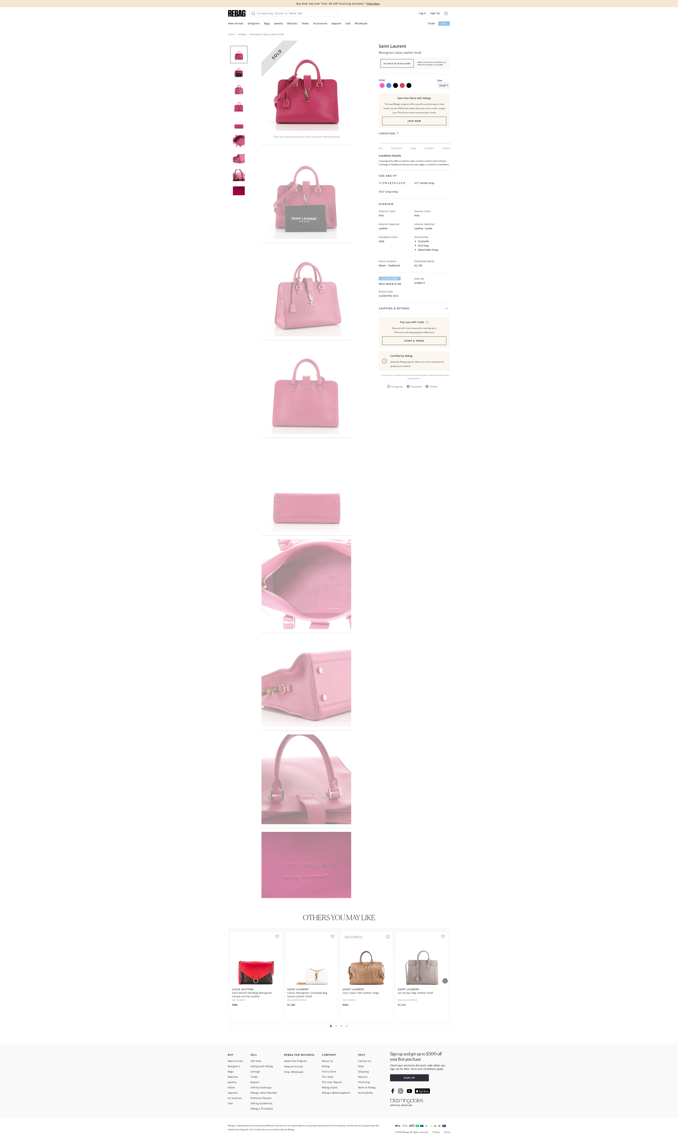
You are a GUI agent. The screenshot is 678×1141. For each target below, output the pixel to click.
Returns (363, 1077)
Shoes (305, 23)
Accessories (320, 23)
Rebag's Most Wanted (264, 1092)
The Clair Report (332, 1082)
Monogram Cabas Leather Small (400, 53)
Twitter (433, 386)
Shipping (363, 1071)
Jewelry (278, 23)
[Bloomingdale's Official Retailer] (407, 1101)
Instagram (397, 386)
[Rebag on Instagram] (400, 1091)
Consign (255, 1071)
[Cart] (446, 13)
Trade (431, 23)
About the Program (295, 1061)
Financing (364, 1082)
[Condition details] (397, 133)
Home (231, 34)
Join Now (414, 121)
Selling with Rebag (262, 1066)
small (442, 85)
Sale (347, 23)
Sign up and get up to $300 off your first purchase (416, 1056)
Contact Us (364, 1061)
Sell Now (256, 1061)
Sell (444, 23)
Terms (447, 1132)
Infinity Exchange (261, 1087)
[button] (306, 85)
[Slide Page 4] (347, 1026)
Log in (422, 13)
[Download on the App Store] (422, 1091)
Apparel (336, 23)
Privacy (436, 1132)
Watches (292, 23)
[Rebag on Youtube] (410, 1091)
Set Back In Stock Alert (397, 63)
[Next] (445, 981)
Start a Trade (414, 340)
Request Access (293, 1066)
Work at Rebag (367, 1087)
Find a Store (329, 1071)
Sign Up (435, 13)
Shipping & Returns (394, 308)
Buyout (255, 1082)
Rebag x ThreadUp (262, 1108)
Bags (267, 23)
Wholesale (361, 23)
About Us (327, 1061)
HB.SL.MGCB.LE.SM (390, 283)
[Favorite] (277, 936)
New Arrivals (235, 23)
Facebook (416, 386)
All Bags (242, 34)
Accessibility (365, 1092)
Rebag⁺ (326, 1066)
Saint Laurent (392, 46)
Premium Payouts (261, 1098)
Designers (254, 23)
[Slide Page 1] (331, 1026)
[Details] (427, 322)
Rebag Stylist (330, 1087)
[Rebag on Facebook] (393, 1091)
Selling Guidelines (262, 1103)
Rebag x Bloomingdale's (336, 1092)
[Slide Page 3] (341, 1026)
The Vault (327, 1077)
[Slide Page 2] (336, 1026)
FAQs (361, 1066)
